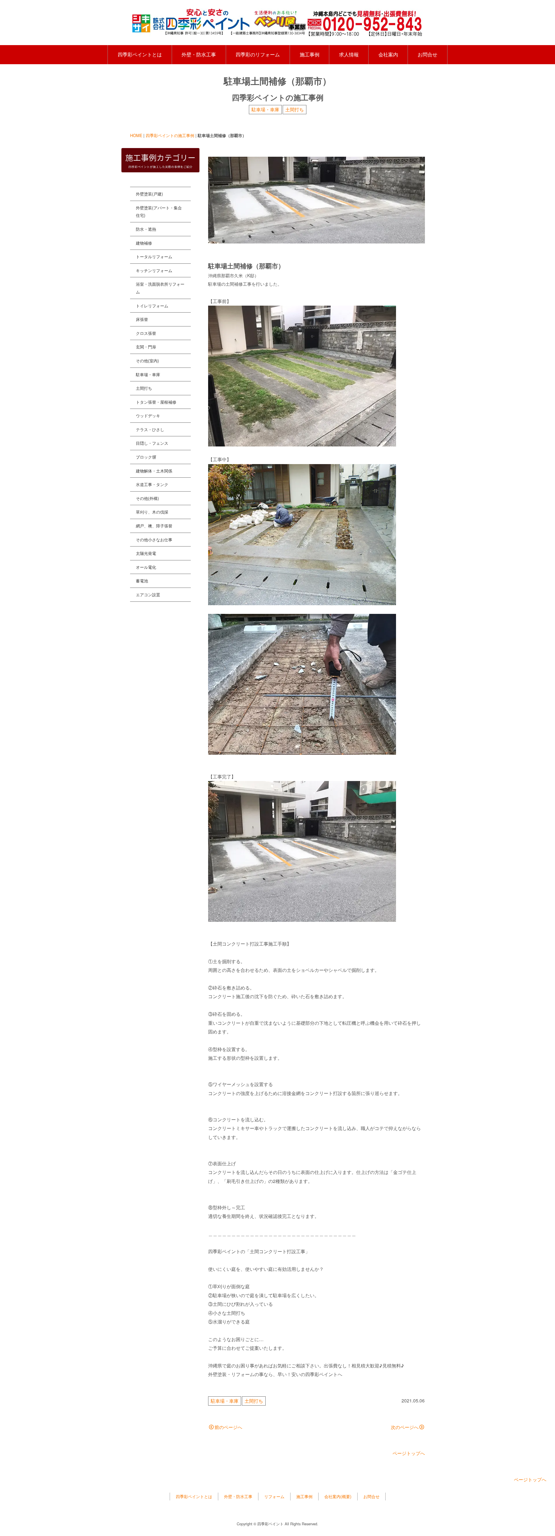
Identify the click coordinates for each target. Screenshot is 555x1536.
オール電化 (146, 567)
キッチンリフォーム (154, 270)
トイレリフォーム (152, 306)
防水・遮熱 (146, 229)
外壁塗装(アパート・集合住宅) (159, 211)
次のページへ (405, 1427)
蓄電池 (142, 581)
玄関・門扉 (146, 347)
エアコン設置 (148, 594)
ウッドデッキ (148, 415)
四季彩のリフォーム (258, 54)
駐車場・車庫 (265, 109)
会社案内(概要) (338, 1496)
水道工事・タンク (152, 484)
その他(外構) (147, 498)
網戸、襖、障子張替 (154, 526)
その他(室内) (147, 360)
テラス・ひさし (150, 429)
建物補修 (144, 243)
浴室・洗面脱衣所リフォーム (160, 288)
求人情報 (349, 54)
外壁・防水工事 (199, 54)
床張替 (142, 319)
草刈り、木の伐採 (152, 512)
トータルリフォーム (154, 256)
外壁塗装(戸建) (149, 194)
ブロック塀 (146, 457)
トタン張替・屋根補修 (156, 402)
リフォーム (274, 1496)
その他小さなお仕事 (154, 539)
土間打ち (294, 109)
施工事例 (309, 54)
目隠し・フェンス (152, 443)
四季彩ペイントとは (140, 54)
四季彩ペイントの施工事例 (170, 135)
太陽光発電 (146, 553)
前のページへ (228, 1427)
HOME (136, 135)
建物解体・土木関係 (154, 471)
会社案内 (388, 54)
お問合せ (427, 54)
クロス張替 (146, 333)
